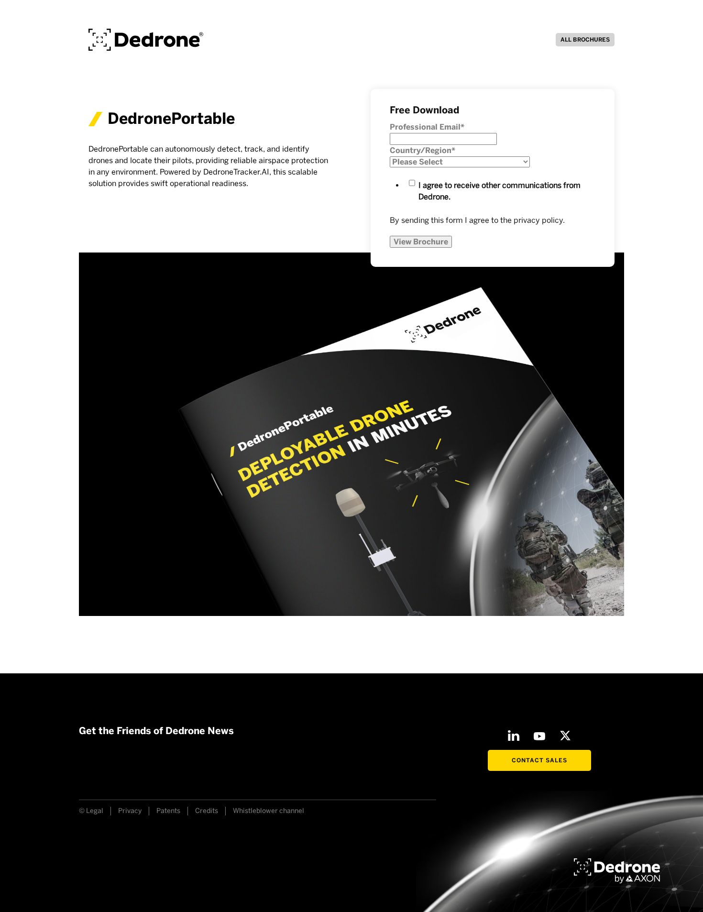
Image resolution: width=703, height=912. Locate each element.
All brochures (585, 39)
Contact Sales (539, 760)
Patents (168, 811)
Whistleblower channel (268, 811)
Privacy (130, 811)
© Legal (91, 811)
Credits (206, 811)
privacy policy (538, 220)
